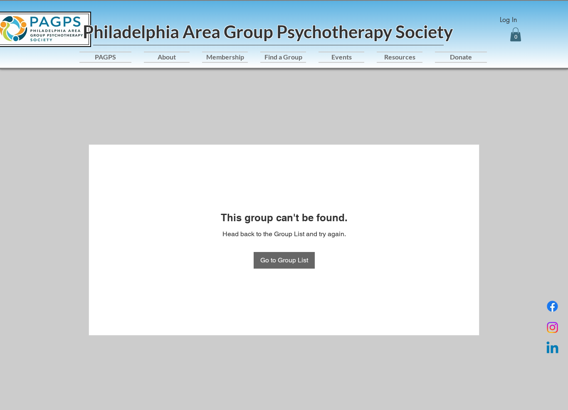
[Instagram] (552, 327)
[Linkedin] (552, 348)
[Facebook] (552, 306)
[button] (515, 34)
